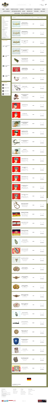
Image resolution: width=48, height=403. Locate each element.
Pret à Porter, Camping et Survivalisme (5, 37)
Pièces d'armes (4, 33)
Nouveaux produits (15, 391)
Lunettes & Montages (5, 27)
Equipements (4, 22)
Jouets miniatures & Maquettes (4, 29)
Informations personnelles (31, 390)
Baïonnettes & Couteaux (5, 21)
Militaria (3, 30)
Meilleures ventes (15, 392)
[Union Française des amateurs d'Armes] (39, 401)
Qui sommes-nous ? (23, 393)
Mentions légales (23, 391)
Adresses (29, 393)
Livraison (22, 390)
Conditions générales (23, 392)
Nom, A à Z (43, 17)
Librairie (3, 26)
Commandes (29, 391)
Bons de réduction (30, 394)
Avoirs (29, 392)
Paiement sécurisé (23, 394)
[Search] (30, 4)
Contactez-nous (15, 393)
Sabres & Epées (4, 34)
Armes (3, 18)
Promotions (14, 390)
